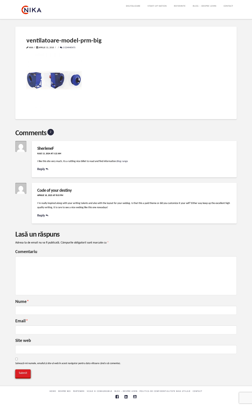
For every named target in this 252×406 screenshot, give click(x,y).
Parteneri (79, 391)
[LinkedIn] (126, 397)
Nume (22, 302)
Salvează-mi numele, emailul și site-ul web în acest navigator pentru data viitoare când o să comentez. (68, 363)
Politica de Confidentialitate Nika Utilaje (165, 391)
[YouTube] (135, 397)
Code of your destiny (54, 190)
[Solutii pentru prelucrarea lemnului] (31, 10)
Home (53, 391)
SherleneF (45, 148)
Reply (41, 169)
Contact (197, 391)
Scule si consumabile (99, 391)
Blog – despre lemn (126, 391)
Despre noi (64, 391)
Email (21, 321)
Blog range (122, 161)
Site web (23, 341)
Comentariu (26, 252)
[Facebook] (117, 397)
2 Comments (68, 48)
